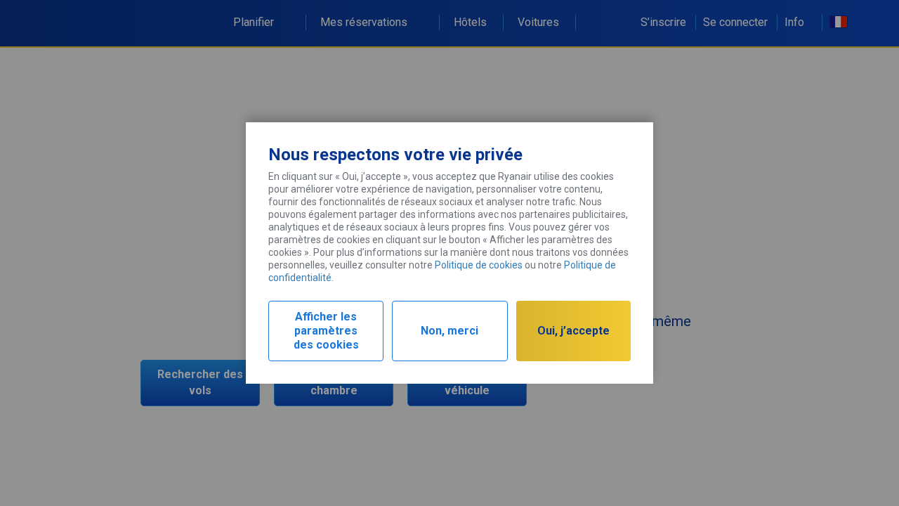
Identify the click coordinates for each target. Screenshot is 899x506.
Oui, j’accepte (573, 330)
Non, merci (449, 330)
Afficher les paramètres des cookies (326, 330)
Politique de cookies (479, 265)
